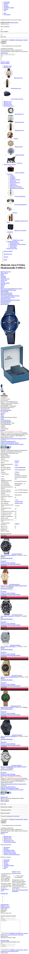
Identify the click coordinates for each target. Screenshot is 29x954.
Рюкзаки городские (15, 179)
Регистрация (7, 14)
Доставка (6, 6)
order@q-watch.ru (16, 873)
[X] (8, 447)
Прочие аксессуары (12, 248)
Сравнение (12, 562)
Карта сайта (15, 890)
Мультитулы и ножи (18, 240)
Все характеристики (6, 410)
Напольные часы (19, 130)
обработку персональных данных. (19, 40)
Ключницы (13, 184)
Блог (5, 10)
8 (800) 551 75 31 (5, 906)
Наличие (3, 301)
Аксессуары (4, 297)
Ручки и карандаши (20, 196)
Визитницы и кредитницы (17, 188)
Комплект (3, 293)
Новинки (6, 848)
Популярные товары (9, 850)
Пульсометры (13, 245)
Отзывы (6, 9)
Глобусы (16, 138)
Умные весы (13, 247)
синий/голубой (19, 501)
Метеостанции (19, 146)
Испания (3, 430)
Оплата (6, 4)
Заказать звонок (14, 22)
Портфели (12, 176)
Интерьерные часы (16, 88)
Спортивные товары (12, 241)
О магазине (7, 2)
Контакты (6, 3)
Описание (3, 294)
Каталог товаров (5, 61)
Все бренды (7, 847)
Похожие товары (5, 300)
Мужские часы (8, 66)
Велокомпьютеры (14, 242)
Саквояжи (12, 178)
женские (3, 413)
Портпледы (13, 181)
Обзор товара (4, 290)
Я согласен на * (15, 933)
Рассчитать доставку (18, 444)
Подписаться (12, 441)
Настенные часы (19, 114)
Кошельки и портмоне (16, 186)
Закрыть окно (4, 53)
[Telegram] (10, 447)
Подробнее (3, 561)
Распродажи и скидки (9, 851)
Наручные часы (18, 77)
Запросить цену (14, 951)
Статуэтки (19, 163)
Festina (2, 416)
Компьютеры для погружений (18, 244)
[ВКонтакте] (1, 447)
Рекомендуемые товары (10, 853)
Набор (2, 291)
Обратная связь (5, 904)
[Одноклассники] (4, 447)
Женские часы (7, 67)
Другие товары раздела (20, 438)
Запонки (15, 212)
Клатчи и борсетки (15, 182)
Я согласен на (15, 40)
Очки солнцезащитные (20, 204)
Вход (5, 13)
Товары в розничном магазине (12, 854)
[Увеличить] (10, 343)
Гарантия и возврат (9, 7)
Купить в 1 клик (5, 562)
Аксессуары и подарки (17, 99)
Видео (2, 304)
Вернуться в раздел (6, 288)
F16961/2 (17, 523)
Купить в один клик (17, 934)
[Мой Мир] (6, 447)
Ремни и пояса (14, 185)
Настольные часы (19, 122)
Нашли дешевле (14, 442)
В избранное (4, 564)
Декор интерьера (19, 154)
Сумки (11, 175)
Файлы (2, 302)
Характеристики (5, 295)
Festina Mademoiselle (6, 421)
